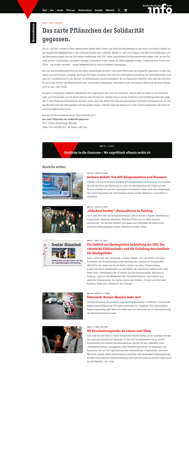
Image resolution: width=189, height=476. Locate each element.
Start (44, 10)
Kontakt (98, 10)
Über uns (70, 10)
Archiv (60, 10)
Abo (52, 10)
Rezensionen (33, 32)
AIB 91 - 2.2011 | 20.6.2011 (52, 23)
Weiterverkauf (85, 10)
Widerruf (110, 10)
